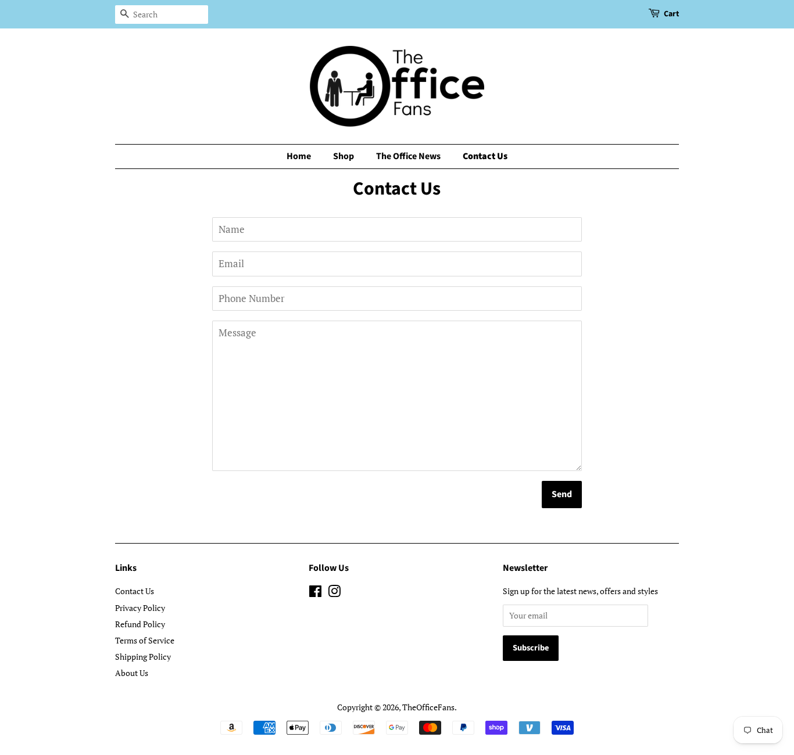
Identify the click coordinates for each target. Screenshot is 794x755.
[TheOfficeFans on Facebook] (315, 593)
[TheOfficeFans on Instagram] (334, 593)
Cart (671, 14)
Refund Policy (140, 624)
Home (299, 156)
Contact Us (485, 156)
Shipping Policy (143, 656)
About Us (131, 672)
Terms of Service (144, 640)
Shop (343, 156)
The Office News (408, 156)
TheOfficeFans (428, 707)
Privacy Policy (140, 607)
